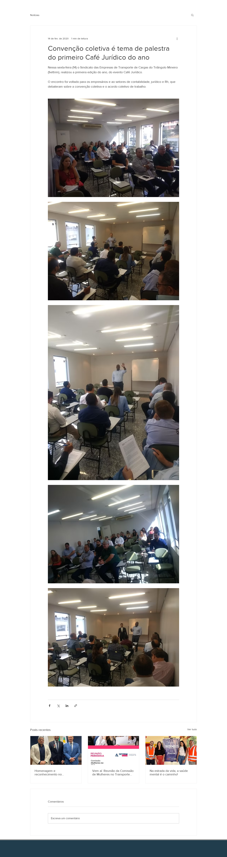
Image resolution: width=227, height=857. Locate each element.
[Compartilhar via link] (75, 705)
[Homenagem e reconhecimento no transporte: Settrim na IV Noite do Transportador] (56, 750)
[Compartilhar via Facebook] (49, 705)
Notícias (34, 14)
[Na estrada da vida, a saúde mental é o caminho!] (171, 750)
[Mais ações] (177, 38)
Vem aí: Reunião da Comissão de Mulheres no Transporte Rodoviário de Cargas (113, 772)
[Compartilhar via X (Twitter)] (58, 705)
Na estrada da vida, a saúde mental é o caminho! (169, 772)
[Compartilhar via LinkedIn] (67, 705)
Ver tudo (192, 729)
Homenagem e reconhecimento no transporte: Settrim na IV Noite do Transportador (55, 772)
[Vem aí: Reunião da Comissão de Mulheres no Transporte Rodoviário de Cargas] (113, 750)
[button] (192, 14)
